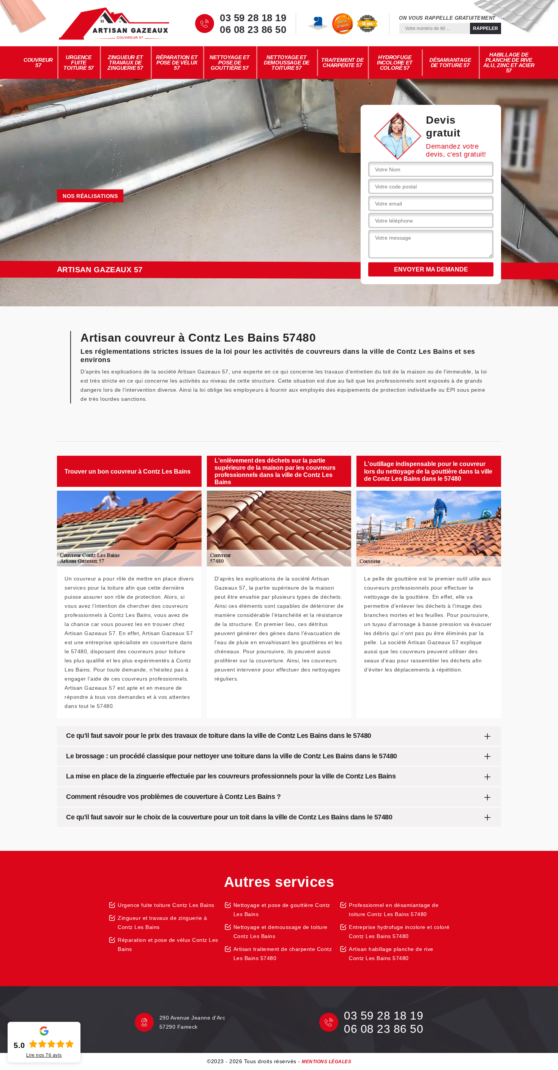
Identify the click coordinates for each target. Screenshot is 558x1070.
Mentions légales (326, 1061)
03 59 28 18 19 (253, 17)
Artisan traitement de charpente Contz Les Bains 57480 (282, 953)
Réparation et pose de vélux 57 (176, 62)
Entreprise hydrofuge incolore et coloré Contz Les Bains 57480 (399, 931)
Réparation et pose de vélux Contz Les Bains (168, 944)
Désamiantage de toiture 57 (450, 62)
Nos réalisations (90, 196)
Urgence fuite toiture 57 (78, 62)
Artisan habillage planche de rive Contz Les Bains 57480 (391, 953)
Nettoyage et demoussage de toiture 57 (286, 62)
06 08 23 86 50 (253, 29)
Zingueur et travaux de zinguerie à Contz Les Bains (162, 922)
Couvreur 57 (38, 62)
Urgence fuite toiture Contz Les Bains (166, 905)
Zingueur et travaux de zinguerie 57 (125, 62)
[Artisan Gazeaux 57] (114, 23)
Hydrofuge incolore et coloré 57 (395, 62)
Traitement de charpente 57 (342, 62)
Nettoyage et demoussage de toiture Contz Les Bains (280, 931)
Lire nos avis (44, 1055)
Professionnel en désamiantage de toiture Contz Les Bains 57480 (393, 909)
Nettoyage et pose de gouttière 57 (230, 62)
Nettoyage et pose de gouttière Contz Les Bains (281, 909)
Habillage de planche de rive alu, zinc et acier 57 (508, 63)
